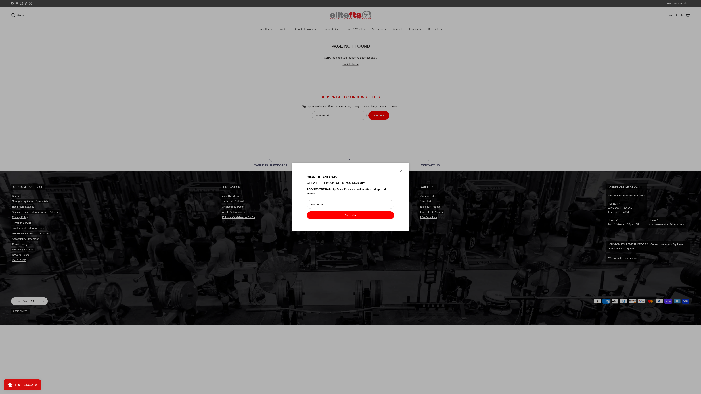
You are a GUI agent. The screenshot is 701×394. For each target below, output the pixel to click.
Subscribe (350, 215)
